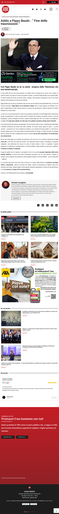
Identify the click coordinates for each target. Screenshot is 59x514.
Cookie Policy (33, 504)
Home (3, 16)
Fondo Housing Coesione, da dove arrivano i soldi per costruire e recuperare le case (44, 261)
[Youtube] (44, 9)
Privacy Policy (26, 504)
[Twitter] (36, 9)
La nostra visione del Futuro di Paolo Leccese (13, 478)
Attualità (7, 16)
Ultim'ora (5, 29)
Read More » (3, 239)
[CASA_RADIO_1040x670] (29, 303)
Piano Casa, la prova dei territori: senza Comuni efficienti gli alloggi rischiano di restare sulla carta (13, 261)
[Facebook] (32, 9)
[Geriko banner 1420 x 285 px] (29, 82)
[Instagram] (40, 9)
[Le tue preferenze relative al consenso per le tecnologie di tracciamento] (56, 511)
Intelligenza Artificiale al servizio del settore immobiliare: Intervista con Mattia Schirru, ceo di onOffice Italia (40, 312)
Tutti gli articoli (16, 198)
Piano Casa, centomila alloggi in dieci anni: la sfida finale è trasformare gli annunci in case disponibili (43, 235)
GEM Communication (31, 511)
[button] (38, 205)
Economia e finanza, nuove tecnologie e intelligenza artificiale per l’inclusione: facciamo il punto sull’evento (39, 346)
